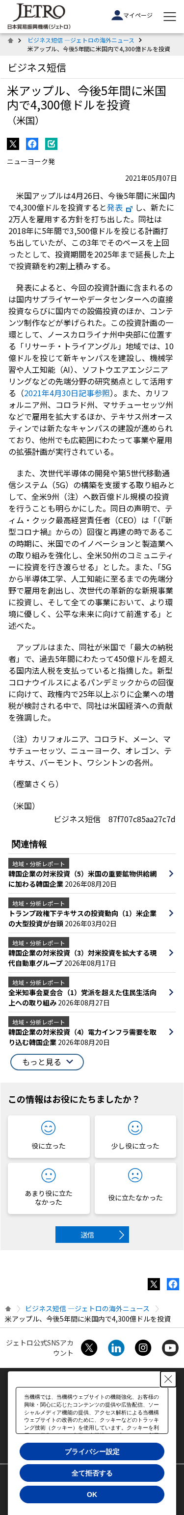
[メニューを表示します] (169, 16)
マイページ (138, 15)
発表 (115, 207)
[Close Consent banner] (168, 1379)
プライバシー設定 (92, 1451)
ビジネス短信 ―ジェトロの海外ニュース (80, 40)
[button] (47, 1062)
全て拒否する (92, 1473)
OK (92, 1494)
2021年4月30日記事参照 (67, 393)
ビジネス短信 (36, 67)
